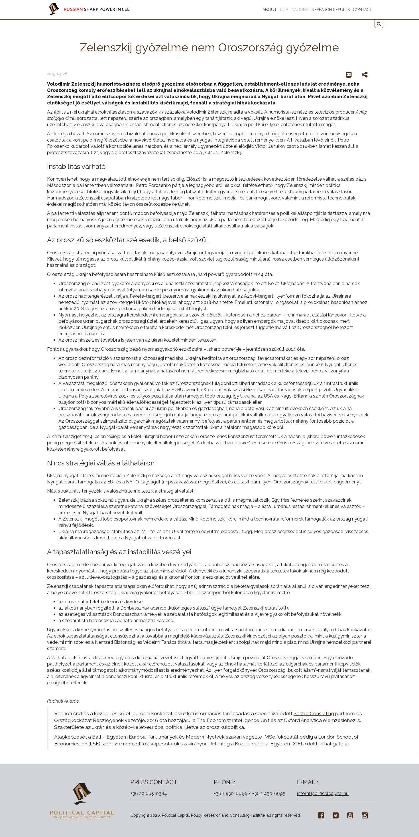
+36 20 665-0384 (149, 793)
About (270, 9)
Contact (362, 9)
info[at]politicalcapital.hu (323, 793)
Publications (294, 9)
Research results (331, 9)
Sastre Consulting (314, 713)
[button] (379, 24)
